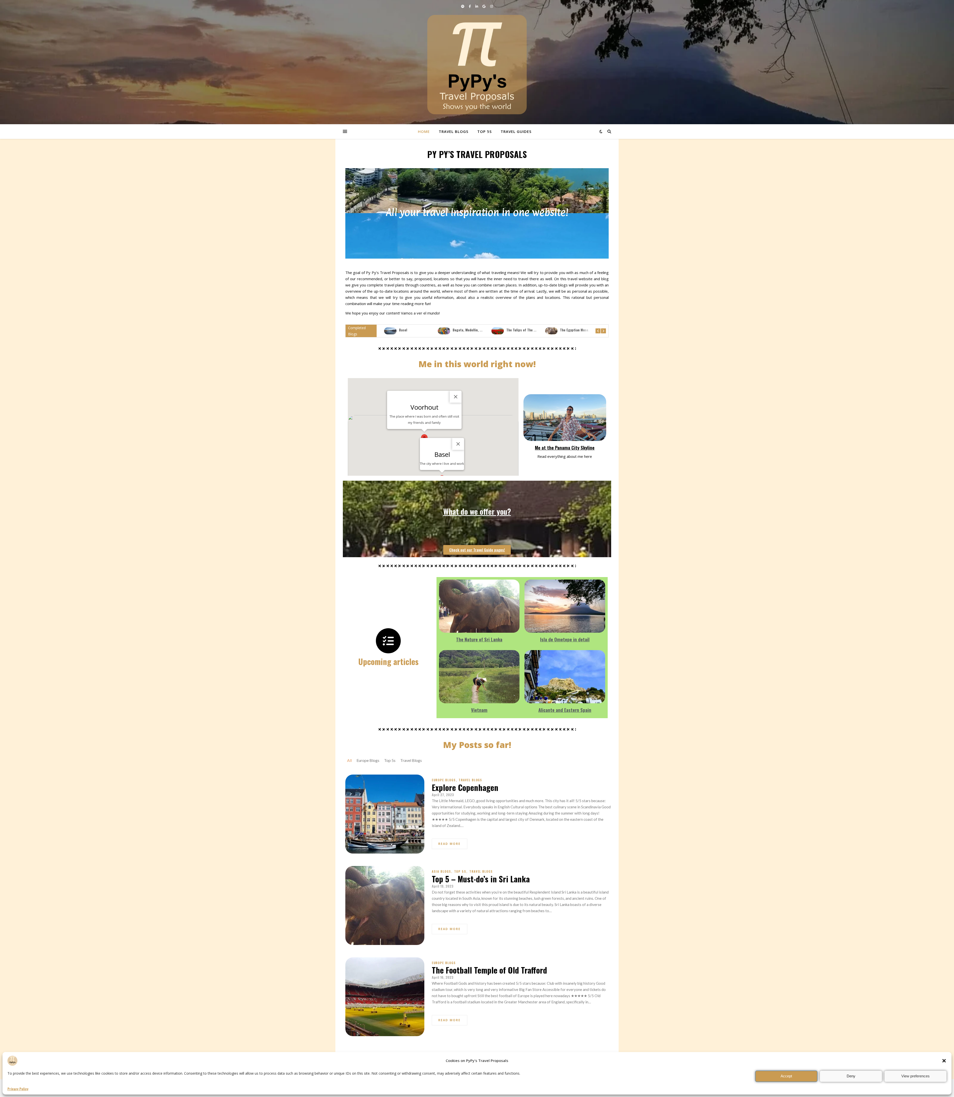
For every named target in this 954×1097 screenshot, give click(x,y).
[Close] (458, 444)
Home (424, 131)
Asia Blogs (442, 871)
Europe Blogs (444, 780)
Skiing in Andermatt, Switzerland (585, 329)
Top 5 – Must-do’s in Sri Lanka (481, 879)
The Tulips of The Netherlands (475, 329)
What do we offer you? (477, 511)
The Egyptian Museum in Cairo (529, 329)
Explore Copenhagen (465, 787)
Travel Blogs (453, 131)
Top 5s (484, 131)
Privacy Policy (17, 1089)
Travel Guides (516, 131)
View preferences (915, 1076)
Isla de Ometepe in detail (565, 639)
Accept (786, 1076)
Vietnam (479, 709)
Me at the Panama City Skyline (565, 447)
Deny (851, 1076)
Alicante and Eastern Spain (564, 709)
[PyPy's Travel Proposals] (477, 64)
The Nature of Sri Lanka (479, 639)
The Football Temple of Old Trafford (489, 970)
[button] (944, 1060)
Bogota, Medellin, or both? (419, 329)
